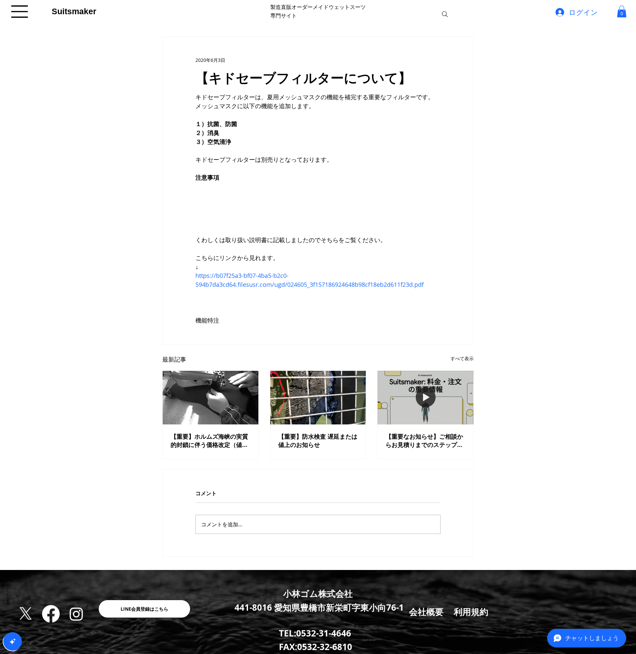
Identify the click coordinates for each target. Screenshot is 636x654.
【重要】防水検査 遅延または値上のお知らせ (317, 440)
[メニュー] (19, 11)
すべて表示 (462, 358)
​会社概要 (426, 612)
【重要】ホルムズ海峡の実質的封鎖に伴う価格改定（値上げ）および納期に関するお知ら (209, 440)
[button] (622, 11)
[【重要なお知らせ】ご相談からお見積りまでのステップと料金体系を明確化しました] (425, 397)
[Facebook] (51, 614)
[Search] (445, 14)
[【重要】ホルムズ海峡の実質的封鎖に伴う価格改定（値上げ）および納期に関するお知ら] (210, 397)
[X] (25, 614)
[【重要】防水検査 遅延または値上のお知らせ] (318, 397)
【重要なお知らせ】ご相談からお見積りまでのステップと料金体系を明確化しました (424, 440)
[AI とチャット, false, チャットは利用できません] (12, 641)
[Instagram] (76, 614)
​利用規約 (471, 612)
